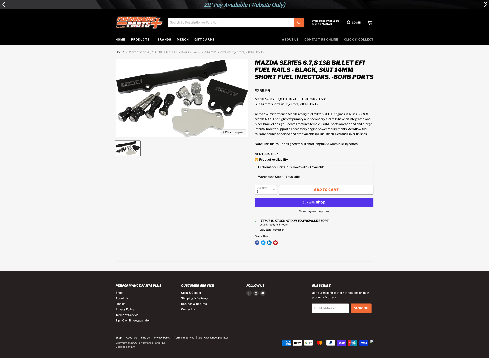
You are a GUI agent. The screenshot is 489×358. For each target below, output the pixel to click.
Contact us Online (321, 39)
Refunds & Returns (194, 304)
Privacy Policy (125, 309)
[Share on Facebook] (257, 242)
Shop (119, 293)
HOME (120, 39)
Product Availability (273, 159)
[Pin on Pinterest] (275, 242)
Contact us (188, 309)
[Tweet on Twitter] (263, 242)
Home (120, 52)
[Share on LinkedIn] (269, 242)
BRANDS (164, 39)
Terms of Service (127, 315)
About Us (290, 39)
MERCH (183, 39)
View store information (272, 230)
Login (356, 22)
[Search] (299, 22)
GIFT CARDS (204, 39)
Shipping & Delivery (194, 298)
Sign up (361, 308)
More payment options (314, 211)
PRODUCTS (140, 39)
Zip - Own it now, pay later (133, 320)
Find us (120, 304)
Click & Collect (358, 39)
